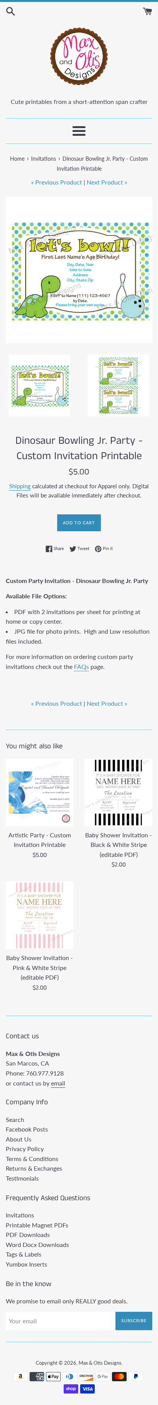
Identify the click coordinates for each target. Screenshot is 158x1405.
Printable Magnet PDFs (37, 1225)
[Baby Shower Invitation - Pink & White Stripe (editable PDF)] (39, 915)
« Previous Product (56, 182)
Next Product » (107, 182)
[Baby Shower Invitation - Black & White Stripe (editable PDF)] (118, 792)
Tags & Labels (23, 1254)
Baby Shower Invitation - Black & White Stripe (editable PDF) (118, 844)
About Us (18, 1139)
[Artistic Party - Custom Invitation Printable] (39, 792)
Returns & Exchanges (34, 1168)
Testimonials (22, 1178)
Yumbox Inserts (26, 1264)
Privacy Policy (25, 1148)
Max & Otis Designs (100, 1363)
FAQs (81, 666)
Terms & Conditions (32, 1158)
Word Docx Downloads (37, 1244)
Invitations (20, 1215)
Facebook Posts (27, 1129)
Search (15, 1119)
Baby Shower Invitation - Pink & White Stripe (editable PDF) (39, 967)
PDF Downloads (28, 1234)
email (58, 1083)
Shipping (20, 486)
